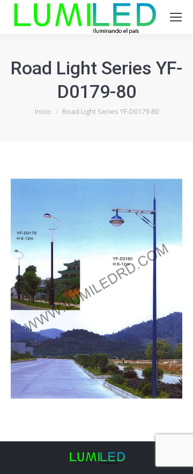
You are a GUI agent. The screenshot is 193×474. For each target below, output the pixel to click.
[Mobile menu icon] (175, 17)
